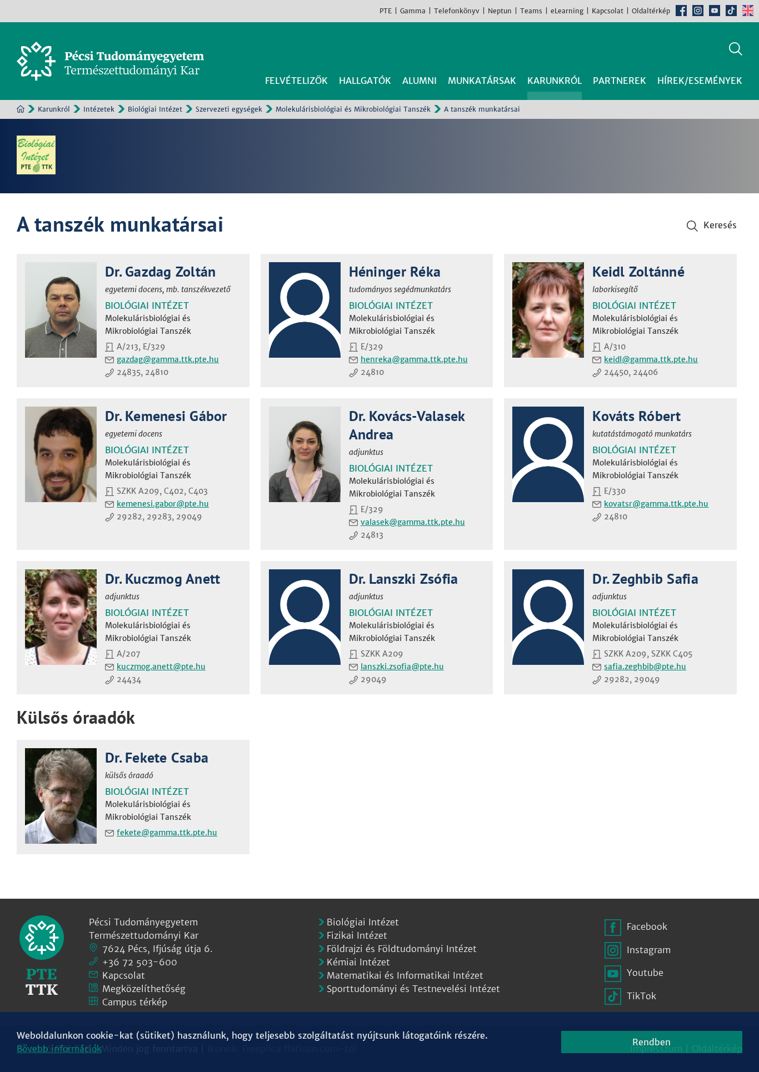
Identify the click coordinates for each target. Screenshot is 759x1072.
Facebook (681, 10)
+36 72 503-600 (139, 962)
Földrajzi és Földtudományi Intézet (402, 948)
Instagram (697, 10)
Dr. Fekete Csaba (156, 757)
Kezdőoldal (20, 109)
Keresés (735, 49)
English (747, 10)
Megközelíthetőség (144, 988)
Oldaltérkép (651, 11)
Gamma (413, 11)
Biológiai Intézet (155, 109)
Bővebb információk (59, 1048)
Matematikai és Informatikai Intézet (405, 975)
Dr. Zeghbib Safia (645, 578)
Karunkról (54, 109)
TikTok (731, 10)
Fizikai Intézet (357, 935)
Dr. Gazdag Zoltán (160, 271)
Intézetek (98, 109)
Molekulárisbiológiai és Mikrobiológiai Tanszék (353, 109)
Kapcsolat (607, 11)
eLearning (567, 11)
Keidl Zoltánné (638, 271)
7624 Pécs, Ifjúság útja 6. (157, 948)
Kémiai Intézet (358, 962)
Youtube (714, 10)
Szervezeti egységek (229, 109)
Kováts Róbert (636, 416)
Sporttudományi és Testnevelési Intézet (413, 988)
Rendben (651, 1042)
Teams (531, 11)
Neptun (500, 11)
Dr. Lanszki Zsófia (403, 578)
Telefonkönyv (457, 11)
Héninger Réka (395, 271)
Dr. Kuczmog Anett (162, 578)
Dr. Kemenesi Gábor (166, 416)
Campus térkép (134, 1002)
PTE (385, 11)
